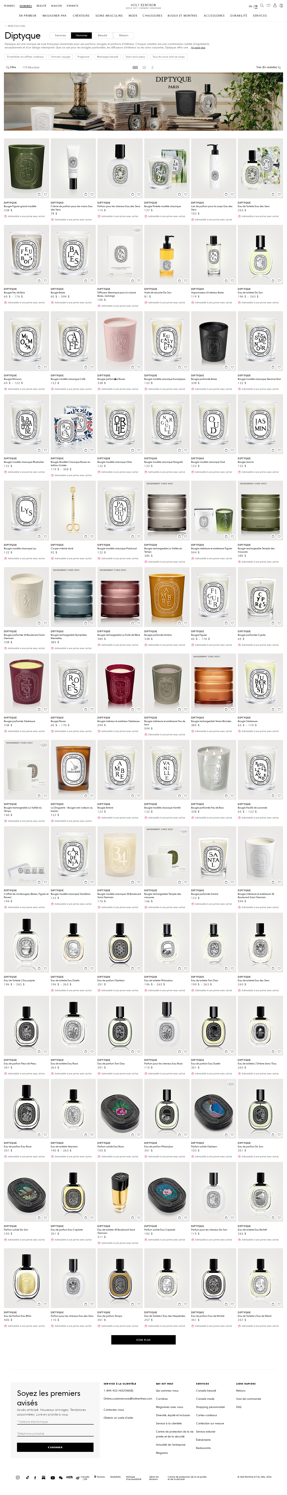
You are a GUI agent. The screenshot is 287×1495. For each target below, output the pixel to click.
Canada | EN (85, 1478)
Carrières (162, 1399)
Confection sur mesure (210, 1423)
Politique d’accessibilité (133, 1478)
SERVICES (260, 15)
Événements (203, 1440)
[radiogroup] (143, 67)
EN (250, 6)
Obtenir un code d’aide (118, 1417)
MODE (133, 15)
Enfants (72, 6)
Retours (240, 1390)
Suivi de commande (248, 1399)
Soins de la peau (135, 56)
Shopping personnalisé (210, 1407)
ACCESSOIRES (214, 15)
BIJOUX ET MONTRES (183, 15)
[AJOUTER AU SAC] (39, 194)
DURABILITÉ (238, 15)
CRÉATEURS (81, 15)
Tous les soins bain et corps (169, 56)
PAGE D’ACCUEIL (16, 26)
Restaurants (203, 1448)
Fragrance (83, 56)
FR (256, 6)
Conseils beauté (206, 1390)
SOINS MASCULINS (109, 15)
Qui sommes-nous (167, 1390)
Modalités (115, 1476)
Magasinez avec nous (169, 1407)
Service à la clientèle (169, 1423)
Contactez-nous (114, 1409)
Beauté (42, 6)
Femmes (9, 6)
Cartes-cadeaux (206, 1415)
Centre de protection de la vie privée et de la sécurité (174, 1434)
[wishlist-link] (268, 5)
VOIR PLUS (143, 1340)
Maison (56, 6)
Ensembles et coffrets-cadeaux (25, 56)
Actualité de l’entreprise (170, 1444)
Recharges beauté (107, 56)
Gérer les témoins (154, 1478)
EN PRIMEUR (28, 15)
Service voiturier (206, 1431)
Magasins (162, 1453)
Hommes (26, 6)
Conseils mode (205, 1399)
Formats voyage (60, 56)
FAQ (238, 1407)
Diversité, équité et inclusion (173, 1415)
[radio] (135, 67)
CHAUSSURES (152, 15)
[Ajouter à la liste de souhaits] (45, 194)
